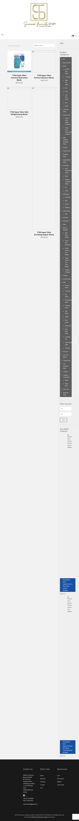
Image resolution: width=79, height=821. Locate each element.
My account (60, 778)
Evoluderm (66, 165)
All (64, 59)
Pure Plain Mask (66, 331)
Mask (66, 106)
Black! (66, 380)
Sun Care (65, 351)
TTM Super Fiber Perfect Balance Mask (44, 76)
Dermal (65, 147)
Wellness (67, 207)
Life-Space (66, 221)
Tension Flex (66, 360)
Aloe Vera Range (66, 235)
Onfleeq (65, 275)
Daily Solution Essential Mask (65, 141)
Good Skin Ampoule (67, 243)
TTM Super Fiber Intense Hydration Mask (19, 77)
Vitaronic (67, 348)
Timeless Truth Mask (66, 376)
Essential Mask (65, 155)
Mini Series (66, 321)
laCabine (65, 217)
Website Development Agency (39, 817)
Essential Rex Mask (66, 161)
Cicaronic (67, 291)
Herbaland (66, 194)
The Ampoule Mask (65, 366)
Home (42, 775)
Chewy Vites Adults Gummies (67, 121)
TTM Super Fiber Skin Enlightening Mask (19, 113)
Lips (66, 102)
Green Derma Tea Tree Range (67, 262)
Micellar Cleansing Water (67, 182)
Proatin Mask (67, 279)
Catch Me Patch (65, 110)
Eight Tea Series (66, 82)
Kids (66, 200)
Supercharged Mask (67, 343)
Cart (41, 788)
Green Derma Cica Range (67, 251)
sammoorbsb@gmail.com (30, 804)
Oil (66, 187)
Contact (42, 785)
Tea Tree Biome (65, 356)
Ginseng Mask (67, 306)
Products (42, 781)
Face (66, 91)
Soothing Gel (67, 338)
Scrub (66, 190)
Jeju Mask (66, 312)
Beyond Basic (67, 62)
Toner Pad (66, 389)
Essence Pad (66, 151)
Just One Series (66, 97)
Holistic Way (66, 211)
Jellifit (66, 316)
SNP (64, 282)
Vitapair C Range (67, 271)
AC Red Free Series (67, 71)
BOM (64, 66)
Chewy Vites (66, 115)
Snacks (67, 204)
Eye (66, 88)
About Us (42, 778)
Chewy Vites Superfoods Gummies (67, 131)
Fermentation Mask (67, 301)
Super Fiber (66, 385)
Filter (63, 420)
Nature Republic (65, 229)
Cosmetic (67, 77)
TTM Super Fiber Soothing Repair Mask (44, 233)
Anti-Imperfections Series (67, 170)
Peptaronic (67, 326)
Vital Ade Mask (65, 394)
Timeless (65, 371)
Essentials (67, 197)
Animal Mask (67, 286)
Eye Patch (66, 295)
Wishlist (59, 781)
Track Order (60, 785)
